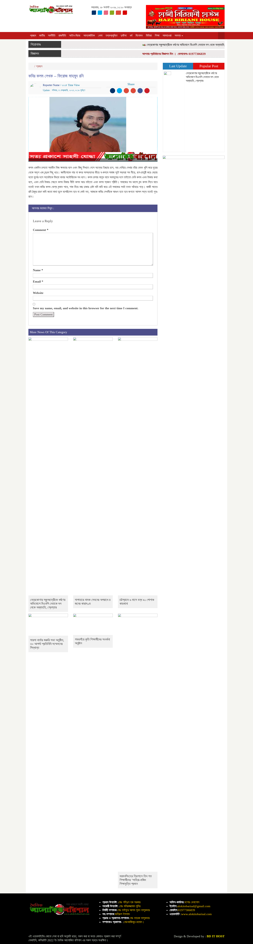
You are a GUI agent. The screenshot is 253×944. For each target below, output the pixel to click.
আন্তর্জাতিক (89, 35)
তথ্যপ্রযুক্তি (111, 35)
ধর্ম (131, 35)
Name (38, 270)
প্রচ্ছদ (33, 35)
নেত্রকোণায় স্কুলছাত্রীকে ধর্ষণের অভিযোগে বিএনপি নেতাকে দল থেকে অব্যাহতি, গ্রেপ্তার (182, 44)
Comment (40, 230)
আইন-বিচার (74, 35)
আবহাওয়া (167, 35)
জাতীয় (42, 35)
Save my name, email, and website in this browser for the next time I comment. (85, 308)
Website (38, 293)
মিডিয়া (149, 35)
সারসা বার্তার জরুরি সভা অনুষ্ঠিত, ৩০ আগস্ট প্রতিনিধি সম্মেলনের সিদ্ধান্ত (47, 643)
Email (38, 281)
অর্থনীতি (51, 35)
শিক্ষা (157, 35)
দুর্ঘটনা (123, 35)
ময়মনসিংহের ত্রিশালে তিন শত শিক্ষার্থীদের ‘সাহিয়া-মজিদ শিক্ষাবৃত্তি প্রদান (136, 879)
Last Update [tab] (178, 66)
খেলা (100, 35)
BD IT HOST (216, 936)
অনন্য (178, 35)
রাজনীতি (62, 35)
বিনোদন (139, 35)
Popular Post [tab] (208, 66)
